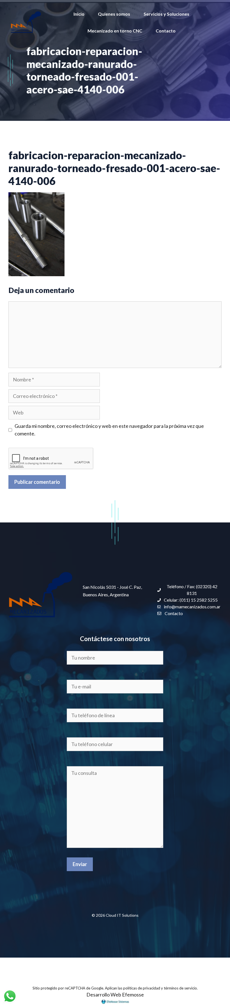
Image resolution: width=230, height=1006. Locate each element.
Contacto (166, 30)
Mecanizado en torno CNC (115, 30)
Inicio (78, 14)
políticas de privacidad (141, 988)
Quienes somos (114, 14)
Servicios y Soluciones (166, 14)
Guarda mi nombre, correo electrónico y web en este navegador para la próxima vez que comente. (109, 430)
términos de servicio (180, 988)
